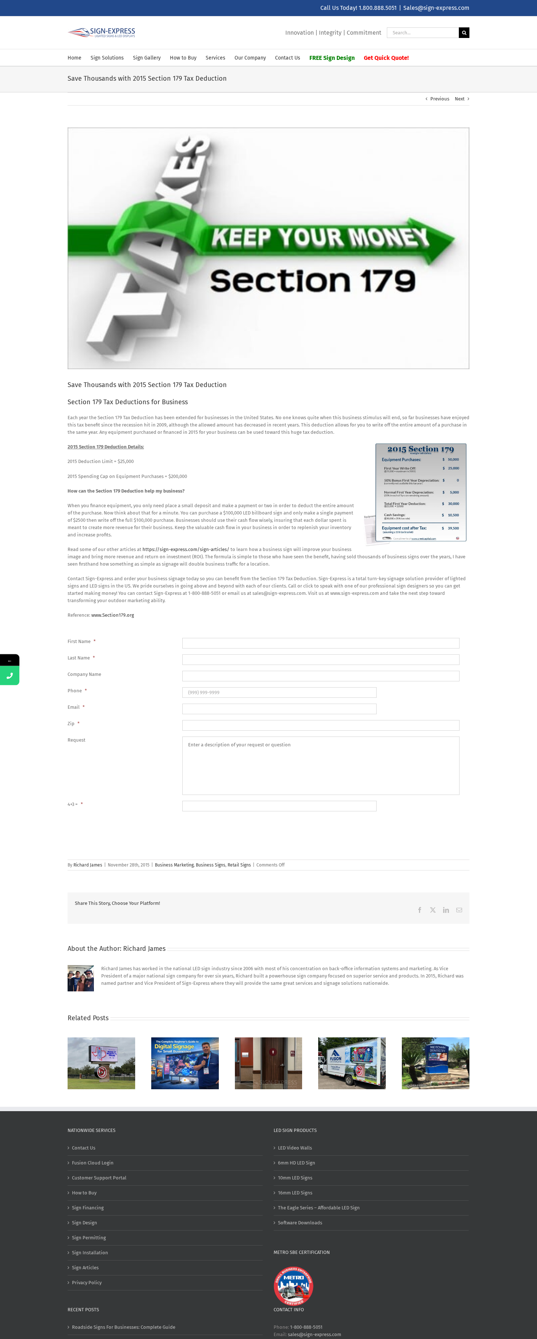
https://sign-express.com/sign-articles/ (185, 549)
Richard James (87, 865)
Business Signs (210, 865)
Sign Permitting (89, 1237)
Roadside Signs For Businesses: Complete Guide (123, 1327)
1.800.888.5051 (378, 7)
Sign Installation (90, 1252)
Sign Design (84, 1222)
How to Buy (84, 1192)
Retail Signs (239, 865)
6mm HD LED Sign (296, 1163)
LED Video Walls (295, 1148)
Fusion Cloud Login (93, 1163)
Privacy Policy (87, 1282)
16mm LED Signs (295, 1192)
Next (460, 99)
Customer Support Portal (99, 1178)
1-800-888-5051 (306, 1327)
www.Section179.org (112, 615)
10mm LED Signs (295, 1178)
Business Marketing (174, 865)
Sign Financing (88, 1207)
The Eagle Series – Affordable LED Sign (319, 1207)
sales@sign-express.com (314, 1334)
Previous (439, 99)
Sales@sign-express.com (436, 7)
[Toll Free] (9, 675)
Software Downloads (300, 1222)
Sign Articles (85, 1267)
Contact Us (83, 1148)
